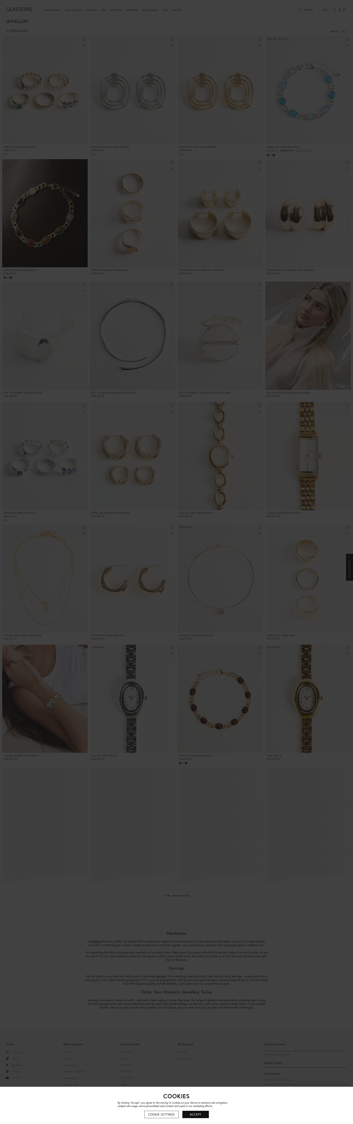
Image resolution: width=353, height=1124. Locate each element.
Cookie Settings (161, 1114)
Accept (195, 1114)
